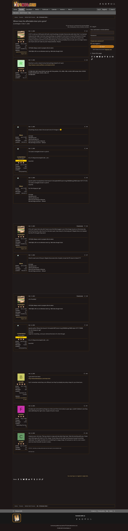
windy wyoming (23, 171)
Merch (70, 9)
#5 (87, 177)
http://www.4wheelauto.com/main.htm (39, 378)
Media (37, 9)
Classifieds (29, 9)
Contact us (93, 511)
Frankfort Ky (24, 48)
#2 (87, 60)
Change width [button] (18, 511)
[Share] (85, 31)
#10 (87, 373)
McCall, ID (24, 142)
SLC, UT (25, 77)
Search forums (23, 13)
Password (93, 35)
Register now (108, 49)
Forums (21, 9)
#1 (87, 31)
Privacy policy (101, 511)
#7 (87, 255)
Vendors (62, 9)
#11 (87, 406)
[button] (33, 9)
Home (15, 9)
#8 (87, 296)
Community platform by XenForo (64, 525)
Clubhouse (45, 9)
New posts (16, 13)
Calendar (54, 9)
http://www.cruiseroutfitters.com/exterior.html (42, 65)
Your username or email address (100, 29)
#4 (87, 148)
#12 (87, 433)
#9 (87, 325)
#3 (87, 126)
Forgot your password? (97, 41)
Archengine (18, 23)
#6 (87, 226)
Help (29, 13)
